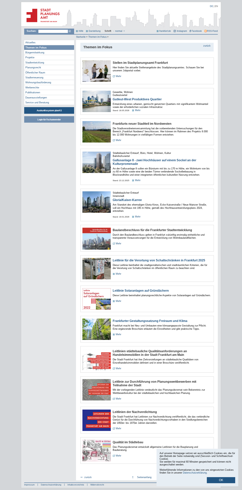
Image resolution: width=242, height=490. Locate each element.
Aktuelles (30, 42)
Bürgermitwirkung (34, 52)
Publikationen (32, 92)
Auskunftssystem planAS (49, 110)
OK (221, 480)
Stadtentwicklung (34, 62)
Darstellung (95, 31)
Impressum (29, 485)
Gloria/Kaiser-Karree (127, 200)
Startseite (81, 37)
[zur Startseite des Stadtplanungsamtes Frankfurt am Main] (41, 24)
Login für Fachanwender (49, 119)
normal (118, 31)
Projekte (29, 57)
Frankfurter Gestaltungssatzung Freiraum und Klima (150, 321)
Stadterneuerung (34, 77)
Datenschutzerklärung (51, 485)
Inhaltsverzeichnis (75, 485)
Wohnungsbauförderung (38, 82)
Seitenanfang (144, 477)
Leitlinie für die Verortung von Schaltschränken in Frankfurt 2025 (159, 260)
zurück (207, 45)
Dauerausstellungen (36, 97)
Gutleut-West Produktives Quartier (137, 99)
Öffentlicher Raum (35, 72)
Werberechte (32, 87)
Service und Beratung (37, 102)
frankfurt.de (165, 31)
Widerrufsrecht (97, 485)
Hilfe (81, 31)
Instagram (182, 31)
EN (216, 6)
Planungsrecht (33, 67)
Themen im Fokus (97, 37)
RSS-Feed (212, 31)
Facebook (197, 31)
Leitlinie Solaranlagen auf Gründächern (141, 290)
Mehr (118, 76)
